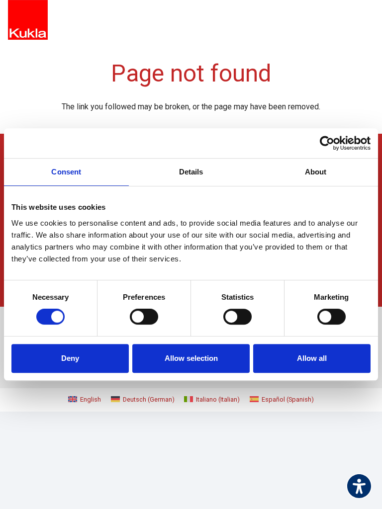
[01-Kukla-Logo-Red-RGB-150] (28, 20)
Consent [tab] (66, 172)
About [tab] (316, 172)
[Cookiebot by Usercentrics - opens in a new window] (327, 143)
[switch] (144, 317)
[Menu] (367, 19)
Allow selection (191, 358)
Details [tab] (191, 172)
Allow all (312, 358)
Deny (70, 358)
